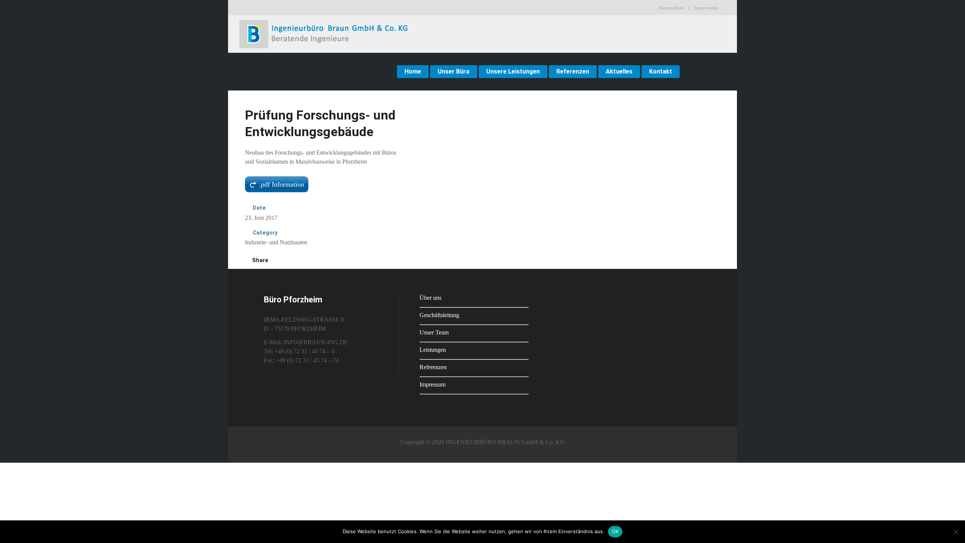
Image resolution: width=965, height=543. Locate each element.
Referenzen (433, 367)
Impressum (706, 8)
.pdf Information (281, 184)
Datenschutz (671, 8)
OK (615, 531)
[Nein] (955, 531)
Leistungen (433, 350)
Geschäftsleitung (439, 315)
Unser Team (434, 332)
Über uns (430, 298)
